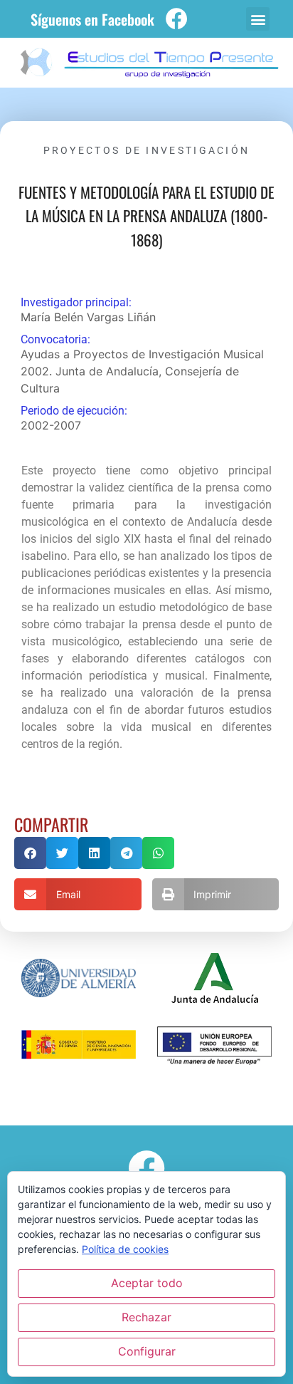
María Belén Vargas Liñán (88, 317)
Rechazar (146, 1317)
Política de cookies (125, 1249)
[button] (258, 19)
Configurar (147, 1351)
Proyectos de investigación (146, 150)
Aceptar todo (147, 1283)
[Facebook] (176, 19)
